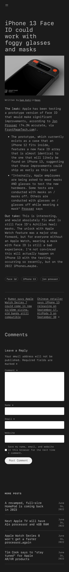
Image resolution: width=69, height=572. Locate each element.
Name (9, 405)
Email (10, 419)
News (37, 100)
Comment (11, 370)
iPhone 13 (29, 279)
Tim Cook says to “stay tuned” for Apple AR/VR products (24, 556)
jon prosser (50, 279)
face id (12, 279)
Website (10, 433)
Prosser (28, 208)
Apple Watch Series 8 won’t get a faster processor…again (22, 539)
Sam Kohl (25, 100)
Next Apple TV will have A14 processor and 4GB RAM (27, 522)
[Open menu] (7, 5)
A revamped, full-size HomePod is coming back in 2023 (24, 506)
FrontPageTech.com (19, 129)
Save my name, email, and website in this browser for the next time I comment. (31, 449)
